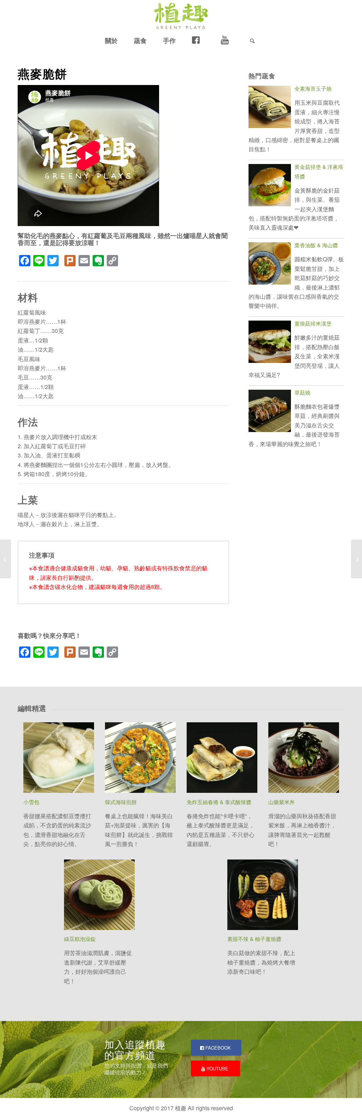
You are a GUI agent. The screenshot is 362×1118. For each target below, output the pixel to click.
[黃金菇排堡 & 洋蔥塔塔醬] (270, 186)
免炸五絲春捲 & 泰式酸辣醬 (219, 802)
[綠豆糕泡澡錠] (99, 895)
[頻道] (227, 40)
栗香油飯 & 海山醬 (316, 245)
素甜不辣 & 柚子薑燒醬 (254, 938)
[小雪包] (58, 758)
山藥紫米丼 (281, 802)
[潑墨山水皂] (5, 559)
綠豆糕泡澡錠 (80, 938)
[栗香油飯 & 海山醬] (270, 264)
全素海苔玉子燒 (313, 88)
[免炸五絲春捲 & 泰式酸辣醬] (222, 758)
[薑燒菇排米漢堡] (270, 343)
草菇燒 (302, 392)
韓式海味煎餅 (121, 802)
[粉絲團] (198, 40)
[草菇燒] (270, 412)
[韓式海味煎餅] (140, 758)
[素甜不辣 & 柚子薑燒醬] (262, 895)
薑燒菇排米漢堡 (313, 323)
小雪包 (31, 802)
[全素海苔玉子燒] (270, 108)
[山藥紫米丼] (303, 758)
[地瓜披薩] (356, 559)
